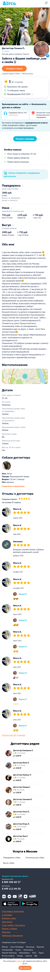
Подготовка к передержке (13, 911)
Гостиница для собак (35, 857)
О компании (7, 915)
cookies (19, 961)
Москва (5, 947)
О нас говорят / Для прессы (13, 925)
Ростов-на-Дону (8, 956)
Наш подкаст (7, 921)
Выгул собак (8, 863)
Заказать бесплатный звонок (15, 876)
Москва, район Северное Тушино (15, 54)
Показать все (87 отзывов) (13, 735)
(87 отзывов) (17, 82)
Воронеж (40, 947)
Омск (34, 953)
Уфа (35, 956)
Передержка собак (11, 857)
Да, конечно (25, 968)
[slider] (24, 499)
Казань (18, 950)
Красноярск (28, 950)
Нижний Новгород (9, 953)
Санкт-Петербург (17, 947)
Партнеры (6, 932)
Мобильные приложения (12, 935)
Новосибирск (24, 953)
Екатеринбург (7, 950)
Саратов (28, 956)
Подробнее (13, 115)
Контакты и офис (9, 918)
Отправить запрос (14, 68)
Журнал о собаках (9, 928)
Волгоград (30, 947)
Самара (20, 956)
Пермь (41, 953)
